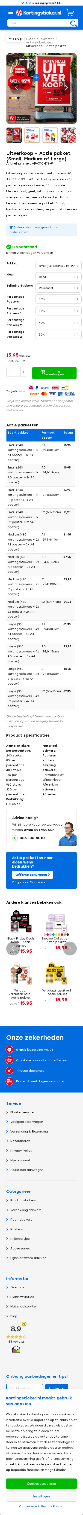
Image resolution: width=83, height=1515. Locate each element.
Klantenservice (22, 1112)
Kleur (10, 274)
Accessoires (20, 1248)
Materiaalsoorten (24, 1306)
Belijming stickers (19, 285)
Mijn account (20, 1160)
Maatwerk (38, 882)
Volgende (66, 87)
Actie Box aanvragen (27, 1170)
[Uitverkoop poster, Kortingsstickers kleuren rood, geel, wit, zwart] (50, 135)
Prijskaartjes (20, 1238)
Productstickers (23, 1200)
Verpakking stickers (25, 1210)
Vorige (17, 87)
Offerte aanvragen (31, 874)
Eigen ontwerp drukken (28, 1258)
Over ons (17, 1287)
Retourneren (20, 1141)
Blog (13, 1316)
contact (58, 716)
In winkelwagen (54, 373)
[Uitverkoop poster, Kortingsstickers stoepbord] (14, 135)
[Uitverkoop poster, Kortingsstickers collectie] (68, 135)
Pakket (11, 263)
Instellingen (41, 1496)
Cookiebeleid (29, 1506)
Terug (17, 38)
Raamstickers (21, 1219)
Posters (16, 1229)
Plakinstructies (22, 1297)
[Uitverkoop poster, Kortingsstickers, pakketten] (32, 135)
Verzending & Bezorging (29, 1131)
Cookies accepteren (41, 1483)
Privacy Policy (51, 1506)
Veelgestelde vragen (26, 1121)
